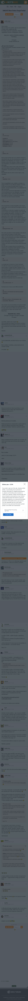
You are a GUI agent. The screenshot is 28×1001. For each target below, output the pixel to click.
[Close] (25, 484)
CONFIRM (8, 514)
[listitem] (14, 510)
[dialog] (14, 500)
